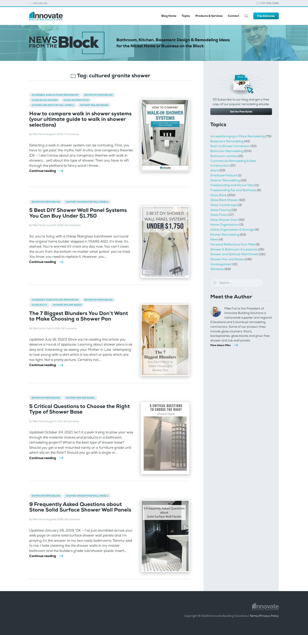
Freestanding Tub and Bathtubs (233, 190)
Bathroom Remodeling (98, 95)
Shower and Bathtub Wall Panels (53, 105)
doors (214, 170)
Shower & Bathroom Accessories (233, 249)
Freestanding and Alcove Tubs (232, 185)
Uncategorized (221, 264)
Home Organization (224, 224)
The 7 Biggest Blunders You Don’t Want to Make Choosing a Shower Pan (78, 316)
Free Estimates (266, 15)
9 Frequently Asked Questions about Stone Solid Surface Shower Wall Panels (80, 507)
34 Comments (69, 328)
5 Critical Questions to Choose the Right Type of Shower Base (79, 409)
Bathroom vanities (223, 156)
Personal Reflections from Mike (232, 244)
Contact (233, 16)
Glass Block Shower (45, 100)
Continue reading (42, 171)
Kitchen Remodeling (224, 234)
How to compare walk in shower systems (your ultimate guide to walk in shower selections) (80, 119)
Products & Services (208, 16)
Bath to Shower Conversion (230, 146)
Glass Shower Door (76, 100)
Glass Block (39, 304)
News (214, 239)
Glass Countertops (223, 205)
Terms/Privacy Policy (264, 616)
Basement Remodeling (226, 141)
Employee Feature (223, 175)
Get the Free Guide (241, 111)
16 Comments (71, 421)
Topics (186, 16)
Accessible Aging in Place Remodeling (55, 95)
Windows (217, 269)
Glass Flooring (220, 210)
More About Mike (220, 345)
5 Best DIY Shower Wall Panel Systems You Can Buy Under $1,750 (78, 213)
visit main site (39, 3)
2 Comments (72, 134)
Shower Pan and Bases (94, 105)
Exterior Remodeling (225, 180)
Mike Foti (37, 134)
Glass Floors (219, 215)
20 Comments (72, 225)
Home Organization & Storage (232, 229)
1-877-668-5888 (269, 3)
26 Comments (72, 519)
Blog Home (168, 16)
